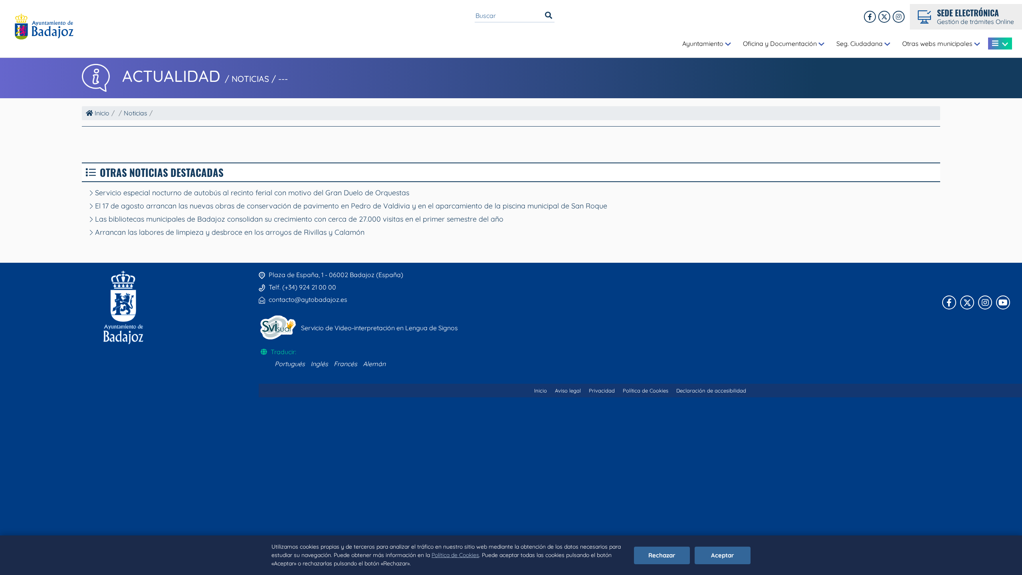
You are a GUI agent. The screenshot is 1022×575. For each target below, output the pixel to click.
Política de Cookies (455, 555)
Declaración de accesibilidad (711, 390)
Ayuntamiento (703, 44)
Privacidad (602, 390)
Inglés (319, 364)
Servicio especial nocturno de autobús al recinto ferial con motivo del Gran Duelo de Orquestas (251, 192)
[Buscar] (549, 15)
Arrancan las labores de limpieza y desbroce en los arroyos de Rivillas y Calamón (228, 232)
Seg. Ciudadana (860, 44)
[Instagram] (899, 17)
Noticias (135, 113)
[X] (884, 17)
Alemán (374, 364)
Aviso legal (568, 390)
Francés (345, 364)
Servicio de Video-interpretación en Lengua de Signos (379, 328)
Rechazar (661, 555)
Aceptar (722, 555)
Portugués (290, 364)
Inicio (101, 113)
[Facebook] (870, 17)
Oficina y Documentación (780, 44)
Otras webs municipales (938, 44)
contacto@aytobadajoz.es (308, 299)
